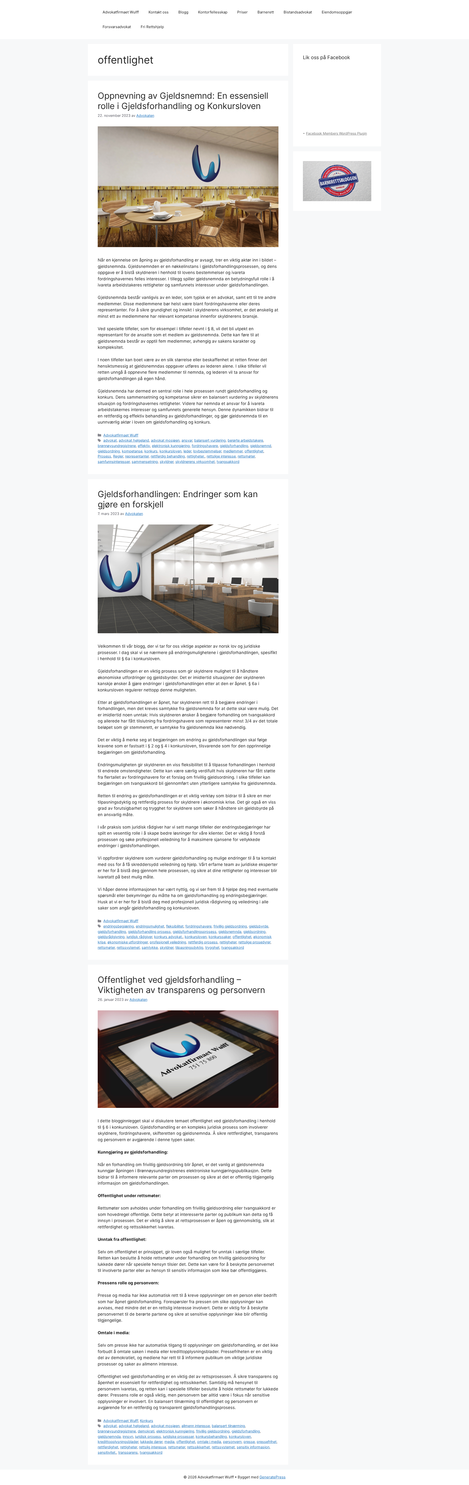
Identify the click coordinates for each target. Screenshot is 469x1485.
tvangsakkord (228, 461)
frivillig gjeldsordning (230, 926)
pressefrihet (267, 1442)
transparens (128, 1452)
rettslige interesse (221, 456)
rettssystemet (128, 947)
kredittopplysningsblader (118, 1442)
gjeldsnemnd (260, 446)
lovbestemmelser (207, 451)
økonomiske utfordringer (127, 942)
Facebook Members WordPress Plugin (336, 133)
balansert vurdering (210, 440)
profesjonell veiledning (168, 942)
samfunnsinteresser (114, 461)
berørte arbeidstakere (245, 440)
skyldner (166, 461)
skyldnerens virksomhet (195, 461)
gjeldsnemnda (229, 931)
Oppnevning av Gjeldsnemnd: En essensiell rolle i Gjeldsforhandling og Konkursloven (183, 100)
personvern (232, 1442)
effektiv (144, 446)
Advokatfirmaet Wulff (121, 12)
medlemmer (233, 451)
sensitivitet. (107, 1452)
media (169, 1442)
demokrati (146, 1431)
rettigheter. (196, 456)
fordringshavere (205, 446)
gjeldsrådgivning (111, 937)
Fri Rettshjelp (152, 26)
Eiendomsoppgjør (337, 12)
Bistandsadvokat (298, 12)
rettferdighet (108, 1447)
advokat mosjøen (165, 440)
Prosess (104, 456)
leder (187, 451)
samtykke (150, 947)
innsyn (128, 1436)
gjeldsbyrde (258, 926)
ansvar (186, 440)
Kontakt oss (159, 12)
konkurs (151, 451)
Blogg (183, 12)
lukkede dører (151, 1442)
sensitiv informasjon (253, 1447)
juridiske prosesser (178, 1436)
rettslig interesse (152, 1447)
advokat (110, 440)
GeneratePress (272, 1477)
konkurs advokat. (168, 937)
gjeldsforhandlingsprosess (194, 931)
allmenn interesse (195, 1426)
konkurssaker (220, 937)
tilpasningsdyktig (189, 947)
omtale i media (209, 1442)
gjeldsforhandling (234, 446)
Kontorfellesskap (212, 12)
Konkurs (146, 1421)
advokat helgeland (134, 440)
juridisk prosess (148, 1436)
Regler (118, 456)
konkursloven (170, 451)
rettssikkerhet (198, 1447)
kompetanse (132, 451)
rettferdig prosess (203, 942)
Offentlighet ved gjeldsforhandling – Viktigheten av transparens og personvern (181, 984)
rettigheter (228, 942)
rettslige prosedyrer (254, 942)
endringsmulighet (150, 926)
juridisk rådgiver (139, 937)
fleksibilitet (174, 926)
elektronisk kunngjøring (171, 446)
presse (249, 1442)
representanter (137, 456)
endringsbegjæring (118, 926)
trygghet (212, 947)
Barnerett (265, 12)
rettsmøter (246, 456)
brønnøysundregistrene (117, 446)
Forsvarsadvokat (117, 26)
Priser (242, 12)
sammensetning (145, 461)
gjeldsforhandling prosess (149, 931)
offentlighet (254, 451)
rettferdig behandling (168, 456)
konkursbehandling (211, 1436)
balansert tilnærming (228, 1426)
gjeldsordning (109, 451)
